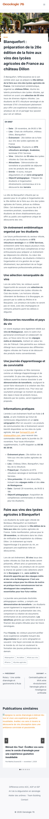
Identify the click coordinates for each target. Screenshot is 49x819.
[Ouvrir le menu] (44, 4)
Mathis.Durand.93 (14, 761)
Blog (6, 37)
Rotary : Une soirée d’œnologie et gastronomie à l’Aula (12, 679)
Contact (24, 800)
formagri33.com (27, 432)
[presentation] (24, 728)
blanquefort (9, 657)
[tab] (20, 769)
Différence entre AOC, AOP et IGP (24, 787)
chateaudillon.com (12, 435)
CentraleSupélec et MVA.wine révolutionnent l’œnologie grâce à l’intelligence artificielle (37, 683)
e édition (20, 657)
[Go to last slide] (6, 740)
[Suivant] (42, 740)
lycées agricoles (19, 662)
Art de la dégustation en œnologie (24, 791)
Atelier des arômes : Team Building (24, 795)
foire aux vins (32, 657)
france (7, 662)
